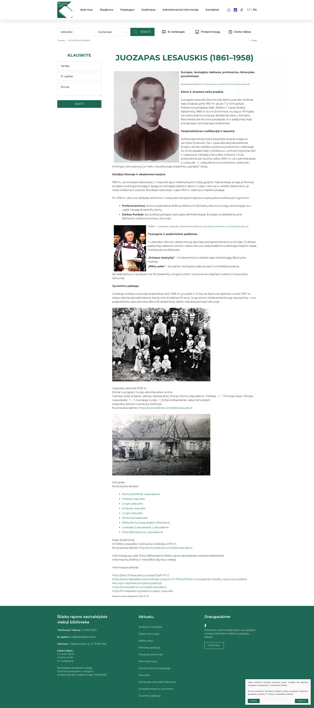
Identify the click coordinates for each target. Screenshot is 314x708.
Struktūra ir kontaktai (150, 627)
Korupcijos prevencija (151, 654)
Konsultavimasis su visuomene (156, 688)
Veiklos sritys (146, 640)
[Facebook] (205, 625)
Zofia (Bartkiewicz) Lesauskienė (143, 532)
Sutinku (253, 701)
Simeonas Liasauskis (135, 517)
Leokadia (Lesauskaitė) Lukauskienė (145, 527)
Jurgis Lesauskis (132, 503)
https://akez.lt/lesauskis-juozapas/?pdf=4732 (140, 575)
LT (249, 9)
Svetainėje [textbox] (105, 32)
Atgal (254, 40)
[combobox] (112, 32)
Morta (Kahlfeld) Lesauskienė (141, 494)
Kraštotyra (148, 9)
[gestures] (242, 9)
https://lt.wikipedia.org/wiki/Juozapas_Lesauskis (142, 591)
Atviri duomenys (148, 661)
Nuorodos (144, 675)
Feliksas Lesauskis (133, 498)
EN (255, 9)
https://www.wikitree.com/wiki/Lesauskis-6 (226, 84)
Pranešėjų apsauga (149, 647)
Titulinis (61, 40)
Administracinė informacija (181, 9)
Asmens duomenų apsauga (154, 668)
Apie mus (86, 9)
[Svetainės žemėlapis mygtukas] (228, 10)
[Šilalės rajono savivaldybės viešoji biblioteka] (64, 10)
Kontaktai (212, 9)
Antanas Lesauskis (134, 508)
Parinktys (301, 701)
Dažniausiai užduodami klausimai (157, 682)
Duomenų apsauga (150, 695)
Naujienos (106, 9)
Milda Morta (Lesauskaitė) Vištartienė (146, 522)
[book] (235, 9)
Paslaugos (127, 9)
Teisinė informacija (149, 633)
